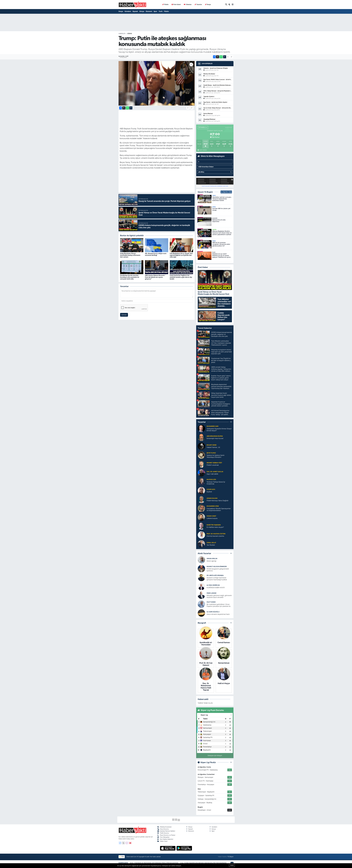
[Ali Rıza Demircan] (201, 586)
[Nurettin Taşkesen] (201, 526)
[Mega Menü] (232, 4)
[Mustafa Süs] (201, 481)
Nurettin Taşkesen (214, 525)
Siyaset (135, 11)
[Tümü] (231, 422)
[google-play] (184, 848)
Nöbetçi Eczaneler (166, 827)
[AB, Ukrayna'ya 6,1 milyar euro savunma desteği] (156, 245)
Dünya (141, 11)
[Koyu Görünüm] (229, 4)
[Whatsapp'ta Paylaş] (221, 56)
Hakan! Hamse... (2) (213, 447)
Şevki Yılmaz (211, 453)
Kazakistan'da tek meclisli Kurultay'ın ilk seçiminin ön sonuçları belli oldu (129, 277)
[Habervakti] (132, 4)
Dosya (209, 4)
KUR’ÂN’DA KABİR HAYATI (216, 587)
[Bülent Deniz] (201, 446)
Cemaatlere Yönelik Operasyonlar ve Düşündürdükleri (219, 509)
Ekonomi (149, 11)
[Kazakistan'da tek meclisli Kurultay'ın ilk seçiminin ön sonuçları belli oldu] (131, 267)
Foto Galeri (177, 4)
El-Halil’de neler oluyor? (215, 527)
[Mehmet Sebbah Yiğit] (201, 464)
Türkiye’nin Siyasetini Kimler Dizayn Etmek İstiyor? (219, 429)
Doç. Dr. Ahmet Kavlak (215, 471)
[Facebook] (120, 842)
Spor (155, 11)
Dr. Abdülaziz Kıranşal (215, 575)
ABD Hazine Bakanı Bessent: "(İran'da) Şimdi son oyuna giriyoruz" (155, 277)
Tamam (232, 865)
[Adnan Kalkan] (201, 499)
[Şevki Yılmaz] (201, 455)
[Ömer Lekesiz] (201, 595)
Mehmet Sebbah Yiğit (214, 463)
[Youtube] (130, 842)
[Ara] (226, 4)
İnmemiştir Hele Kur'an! (215, 438)
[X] (123, 842)
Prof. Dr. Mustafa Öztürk (216, 534)
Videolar (189, 4)
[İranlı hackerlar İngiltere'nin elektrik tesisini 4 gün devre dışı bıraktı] (181, 267)
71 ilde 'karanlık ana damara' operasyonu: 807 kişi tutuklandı (205, 863)
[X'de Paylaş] (217, 56)
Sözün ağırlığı (211, 561)
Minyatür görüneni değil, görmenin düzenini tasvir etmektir (219, 596)
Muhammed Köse (213, 506)
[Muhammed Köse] (201, 508)
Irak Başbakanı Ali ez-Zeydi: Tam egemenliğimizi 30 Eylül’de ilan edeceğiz (181, 255)
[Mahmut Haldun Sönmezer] (201, 568)
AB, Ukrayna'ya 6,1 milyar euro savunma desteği (155, 254)
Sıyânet (209, 492)
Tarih (160, 11)
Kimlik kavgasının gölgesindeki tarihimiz (218, 570)
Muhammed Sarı (212, 426)
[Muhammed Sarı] (201, 428)
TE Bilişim (230, 856)
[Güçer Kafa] (201, 490)
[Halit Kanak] (201, 604)
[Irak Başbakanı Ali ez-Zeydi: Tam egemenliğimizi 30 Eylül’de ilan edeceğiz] (181, 245)
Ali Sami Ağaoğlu (213, 612)
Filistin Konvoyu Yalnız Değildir (217, 500)
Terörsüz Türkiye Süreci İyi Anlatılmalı (216, 483)
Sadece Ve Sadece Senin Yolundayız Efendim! (215, 456)
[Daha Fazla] (224, 56)
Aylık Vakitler (203, 150)
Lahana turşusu (212, 518)
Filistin (166, 4)
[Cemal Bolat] (201, 544)
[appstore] (168, 848)
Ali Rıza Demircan (213, 585)
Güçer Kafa (211, 489)
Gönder (124, 315)
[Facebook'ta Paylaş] (214, 56)
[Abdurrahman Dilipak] (201, 437)
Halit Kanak (211, 602)
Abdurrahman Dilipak (215, 436)
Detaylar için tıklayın (215, 755)
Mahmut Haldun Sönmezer (217, 566)
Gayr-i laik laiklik (212, 474)
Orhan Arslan (212, 558)
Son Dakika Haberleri (166, 839)
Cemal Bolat (211, 542)
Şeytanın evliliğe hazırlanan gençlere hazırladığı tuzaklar (217, 579)
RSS (122, 856)
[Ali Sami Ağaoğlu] (201, 613)
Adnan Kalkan (212, 498)
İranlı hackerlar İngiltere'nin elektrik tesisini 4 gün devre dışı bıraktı (181, 277)
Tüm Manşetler (164, 837)
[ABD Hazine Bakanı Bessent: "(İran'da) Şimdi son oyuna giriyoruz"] (156, 267)
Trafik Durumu (164, 833)
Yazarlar (199, 4)
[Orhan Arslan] (201, 560)
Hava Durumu (164, 829)
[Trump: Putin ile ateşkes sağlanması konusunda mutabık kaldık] (157, 83)
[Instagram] (126, 842)
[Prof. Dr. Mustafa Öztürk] (201, 535)
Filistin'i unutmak (213, 465)
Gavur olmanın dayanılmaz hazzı (218, 614)
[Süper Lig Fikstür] (231, 762)
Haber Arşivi (163, 841)
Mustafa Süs (211, 479)
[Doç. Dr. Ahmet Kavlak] (201, 473)
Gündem (128, 11)
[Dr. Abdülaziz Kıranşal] (201, 577)
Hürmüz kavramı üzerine (215, 536)
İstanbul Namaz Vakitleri (167, 831)
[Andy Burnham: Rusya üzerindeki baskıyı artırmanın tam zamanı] (131, 245)
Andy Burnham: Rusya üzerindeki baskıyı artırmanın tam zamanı (130, 255)
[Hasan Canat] (201, 517)
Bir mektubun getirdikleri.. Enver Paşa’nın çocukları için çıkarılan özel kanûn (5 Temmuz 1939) (219, 605)
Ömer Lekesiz (211, 593)
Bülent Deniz (211, 445)
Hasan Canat (211, 516)
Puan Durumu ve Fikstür (167, 835)
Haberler (122, 33)
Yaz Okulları (211, 545)
